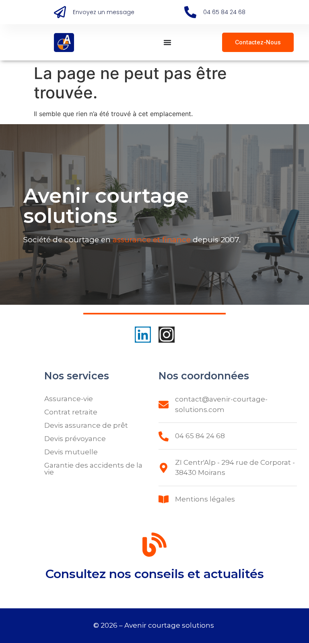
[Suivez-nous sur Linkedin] (143, 335)
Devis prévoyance (75, 439)
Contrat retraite (70, 412)
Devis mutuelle (71, 452)
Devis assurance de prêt (86, 425)
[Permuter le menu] (167, 42)
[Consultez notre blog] (154, 546)
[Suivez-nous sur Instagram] (167, 335)
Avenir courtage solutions (170, 625)
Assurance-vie (68, 399)
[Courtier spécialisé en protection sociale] (64, 42)
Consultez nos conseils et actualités (154, 573)
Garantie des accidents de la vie (93, 468)
